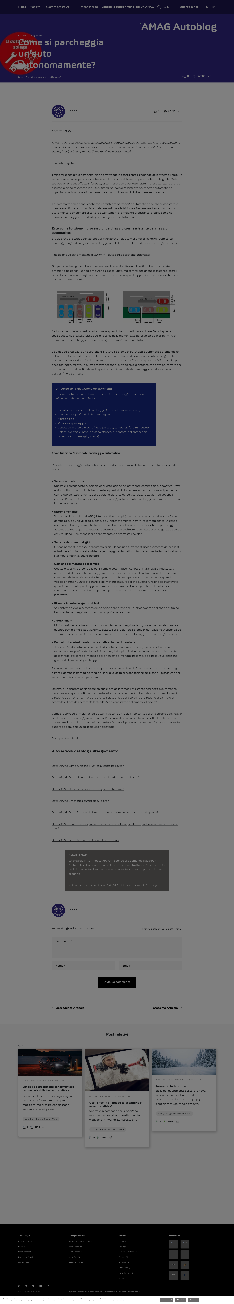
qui (123, 1300)
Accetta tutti (193, 1300)
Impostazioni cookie (166, 1300)
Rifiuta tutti (180, 1300)
